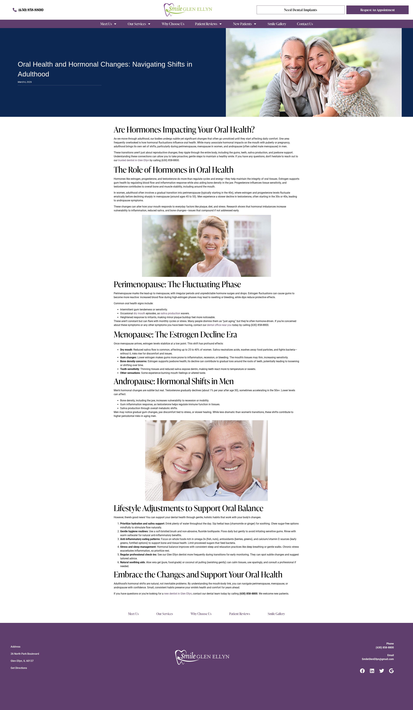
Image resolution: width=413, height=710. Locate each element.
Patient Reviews (206, 23)
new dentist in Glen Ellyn (178, 593)
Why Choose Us (173, 23)
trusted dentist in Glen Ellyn (133, 160)
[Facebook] (362, 670)
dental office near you (219, 325)
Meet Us (106, 23)
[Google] (391, 670)
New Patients (242, 23)
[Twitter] (381, 670)
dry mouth (139, 313)
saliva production (170, 313)
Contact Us (305, 23)
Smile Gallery (277, 23)
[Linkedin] (372, 670)
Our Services (137, 23)
